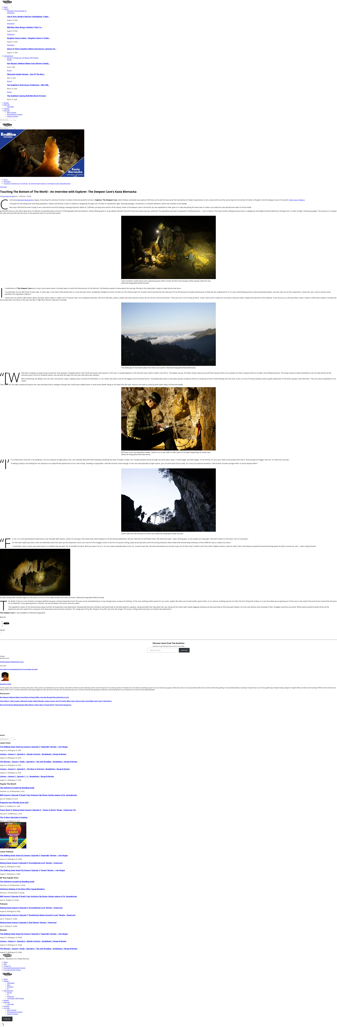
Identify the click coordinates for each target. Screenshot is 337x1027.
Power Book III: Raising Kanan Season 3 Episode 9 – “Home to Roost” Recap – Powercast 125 (38, 810)
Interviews (10, 107)
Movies (9, 60)
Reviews (6, 103)
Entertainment (8, 56)
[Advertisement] (52, 720)
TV (8, 995)
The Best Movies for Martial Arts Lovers (12, 662)
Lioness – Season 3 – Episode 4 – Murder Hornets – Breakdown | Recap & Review (33, 754)
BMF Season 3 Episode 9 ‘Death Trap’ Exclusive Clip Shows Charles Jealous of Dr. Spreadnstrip (38, 795)
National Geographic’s (25, 200)
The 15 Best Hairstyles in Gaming (13, 817)
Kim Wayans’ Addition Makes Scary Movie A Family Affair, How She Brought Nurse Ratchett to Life (34, 697)
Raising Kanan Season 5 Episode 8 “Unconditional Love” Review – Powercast (31, 863)
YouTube (7, 111)
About (6, 7)
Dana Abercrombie (8, 196)
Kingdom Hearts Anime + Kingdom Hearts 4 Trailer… (28, 38)
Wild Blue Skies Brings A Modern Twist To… (24, 27)
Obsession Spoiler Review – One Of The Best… (26, 74)
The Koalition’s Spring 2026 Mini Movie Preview (26, 96)
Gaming (6, 9)
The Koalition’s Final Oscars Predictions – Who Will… (28, 85)
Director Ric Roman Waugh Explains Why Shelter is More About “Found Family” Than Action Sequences (35, 705)
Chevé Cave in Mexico (297, 200)
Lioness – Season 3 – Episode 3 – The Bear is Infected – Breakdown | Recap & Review (35, 769)
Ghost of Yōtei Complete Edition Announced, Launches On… (32, 49)
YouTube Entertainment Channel (14, 968)
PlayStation (10, 13)
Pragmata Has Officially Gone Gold (14, 802)
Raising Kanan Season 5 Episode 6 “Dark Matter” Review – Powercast (28, 922)
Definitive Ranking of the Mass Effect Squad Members (22, 889)
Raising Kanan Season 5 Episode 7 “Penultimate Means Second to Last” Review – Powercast (37, 915)
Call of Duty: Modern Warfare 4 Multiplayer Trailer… (28, 16)
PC (8, 989)
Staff (5, 964)
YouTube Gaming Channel (12, 970)
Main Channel (11, 112)
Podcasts (6, 109)
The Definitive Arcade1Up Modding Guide (17, 788)
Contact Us (7, 966)
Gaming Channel (12, 116)
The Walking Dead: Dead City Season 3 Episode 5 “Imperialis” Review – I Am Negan (34, 747)
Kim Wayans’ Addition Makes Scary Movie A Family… (28, 63)
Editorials (7, 105)
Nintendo (10, 987)
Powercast (10, 996)
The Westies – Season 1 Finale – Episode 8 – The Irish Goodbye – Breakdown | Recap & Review (38, 762)
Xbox (8, 985)
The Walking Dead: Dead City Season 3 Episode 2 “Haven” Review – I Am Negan (32, 870)
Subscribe (184, 650)
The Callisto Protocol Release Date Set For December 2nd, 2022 (18, 669)
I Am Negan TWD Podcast (15, 998)
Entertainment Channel (14, 114)
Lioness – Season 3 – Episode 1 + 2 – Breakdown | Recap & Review (27, 776)
